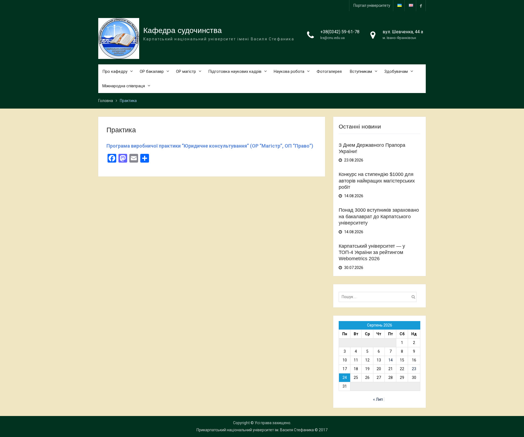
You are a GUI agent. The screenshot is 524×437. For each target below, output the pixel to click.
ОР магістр (186, 71)
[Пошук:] (379, 297)
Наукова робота (289, 71)
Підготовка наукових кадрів (234, 71)
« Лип (378, 399)
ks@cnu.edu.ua (332, 38)
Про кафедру (114, 71)
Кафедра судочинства (182, 30)
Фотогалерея (329, 71)
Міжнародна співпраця (123, 85)
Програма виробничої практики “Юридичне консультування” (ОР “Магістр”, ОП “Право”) (209, 146)
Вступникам (361, 71)
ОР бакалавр (152, 71)
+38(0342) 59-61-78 (339, 31)
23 (414, 369)
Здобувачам (396, 71)
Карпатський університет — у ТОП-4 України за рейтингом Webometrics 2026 (372, 252)
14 (390, 360)
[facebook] (421, 5)
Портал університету (371, 5)
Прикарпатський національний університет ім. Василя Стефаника (255, 430)
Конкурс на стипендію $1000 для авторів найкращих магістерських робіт (377, 181)
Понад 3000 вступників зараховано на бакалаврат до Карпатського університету (379, 216)
